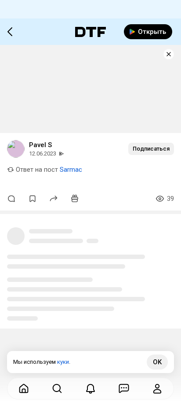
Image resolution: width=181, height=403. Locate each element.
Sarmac (71, 170)
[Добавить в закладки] (32, 198)
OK (157, 362)
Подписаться (151, 148)
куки (63, 362)
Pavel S (40, 145)
